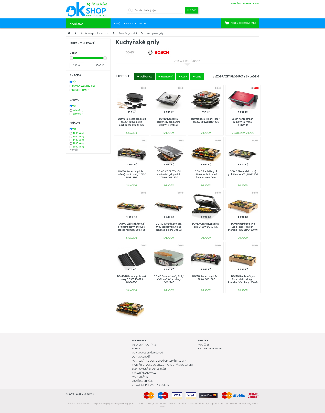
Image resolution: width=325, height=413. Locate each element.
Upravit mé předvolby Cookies (150, 385)
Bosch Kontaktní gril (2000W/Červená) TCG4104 (243, 122)
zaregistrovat (251, 4)
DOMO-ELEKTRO (83, 85)
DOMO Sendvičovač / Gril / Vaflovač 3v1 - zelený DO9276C (168, 279)
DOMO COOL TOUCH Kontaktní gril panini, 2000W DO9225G (169, 174)
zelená (78, 110)
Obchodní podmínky (144, 344)
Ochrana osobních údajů (147, 352)
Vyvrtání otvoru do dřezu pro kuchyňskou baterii (162, 364)
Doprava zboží (141, 356)
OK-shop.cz (88, 393)
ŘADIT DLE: (123, 76)
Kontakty (140, 23)
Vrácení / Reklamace (144, 372)
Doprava (128, 23)
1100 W (78, 140)
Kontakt (137, 348)
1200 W (78, 133)
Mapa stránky (140, 376)
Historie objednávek (210, 348)
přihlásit (236, 4)
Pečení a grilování (128, 33)
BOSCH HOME (81, 90)
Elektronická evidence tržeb (149, 368)
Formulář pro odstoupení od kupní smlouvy (159, 360)
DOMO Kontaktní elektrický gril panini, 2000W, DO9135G (168, 122)
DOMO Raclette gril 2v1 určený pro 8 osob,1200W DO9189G (132, 174)
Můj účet (203, 344)
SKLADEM (237, 76)
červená (78, 113)
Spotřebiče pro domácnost (94, 33)
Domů (116, 23)
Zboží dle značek (142, 381)
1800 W (78, 143)
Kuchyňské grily (155, 33)
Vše (74, 81)
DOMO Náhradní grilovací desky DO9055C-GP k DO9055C (131, 279)
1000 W (78, 136)
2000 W (78, 146)
